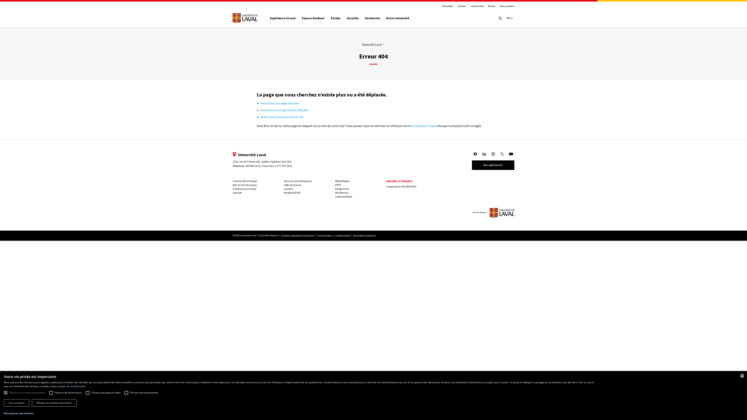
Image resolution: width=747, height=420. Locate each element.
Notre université (397, 18)
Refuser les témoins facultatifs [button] (54, 402)
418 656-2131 (252, 166)
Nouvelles (447, 6)
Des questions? (493, 165)
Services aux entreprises (298, 181)
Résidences (341, 193)
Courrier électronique (245, 181)
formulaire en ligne (424, 126)
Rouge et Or (342, 189)
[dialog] (373, 395)
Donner (462, 6)
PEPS (338, 185)
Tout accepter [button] (17, 402)
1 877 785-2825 (283, 166)
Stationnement (343, 197)
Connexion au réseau (244, 189)
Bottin (491, 6)
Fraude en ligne (324, 235)
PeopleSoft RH (292, 193)
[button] (19, 413)
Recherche (372, 18)
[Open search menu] (500, 18)
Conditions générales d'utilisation (297, 235)
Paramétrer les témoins (364, 235)
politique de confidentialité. (71, 386)
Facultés (353, 18)
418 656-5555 (409, 186)
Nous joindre (507, 6)
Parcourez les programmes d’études (284, 110)
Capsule (237, 193)
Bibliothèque (342, 181)
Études (336, 18)
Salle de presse (292, 185)
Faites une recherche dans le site (282, 117)
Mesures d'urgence (399, 181)
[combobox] (742, 376)
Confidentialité (342, 235)
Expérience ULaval (283, 18)
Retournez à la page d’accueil (280, 103)
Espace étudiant (313, 18)
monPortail (477, 6)
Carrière (288, 189)
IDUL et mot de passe (245, 185)
